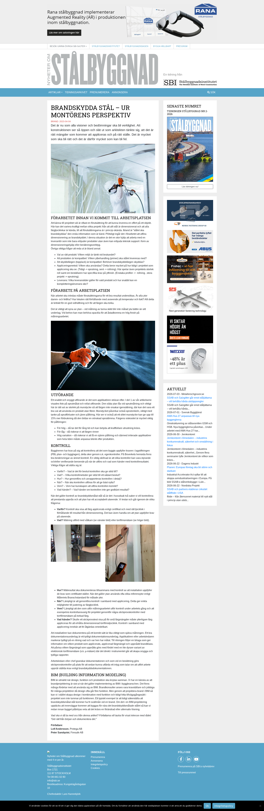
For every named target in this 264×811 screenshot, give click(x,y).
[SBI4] (132, 21)
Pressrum (181, 46)
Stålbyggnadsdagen (136, 46)
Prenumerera (99, 92)
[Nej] (260, 805)
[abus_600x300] (190, 242)
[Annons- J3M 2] (190, 330)
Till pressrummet (187, 772)
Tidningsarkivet (76, 92)
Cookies (95, 768)
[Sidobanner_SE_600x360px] (190, 300)
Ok (207, 805)
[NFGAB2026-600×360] (190, 214)
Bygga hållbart (162, 46)
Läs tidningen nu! (190, 186)
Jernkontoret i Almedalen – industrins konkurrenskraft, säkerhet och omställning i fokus (190, 442)
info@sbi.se (53, 780)
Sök (213, 92)
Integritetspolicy (99, 764)
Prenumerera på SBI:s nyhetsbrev (196, 766)
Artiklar (54, 92)
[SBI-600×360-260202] (190, 270)
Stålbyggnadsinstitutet (106, 46)
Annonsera (120, 92)
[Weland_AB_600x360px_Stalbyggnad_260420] (190, 360)
